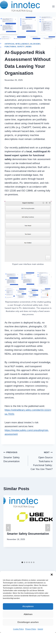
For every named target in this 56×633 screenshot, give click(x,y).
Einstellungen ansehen (28, 622)
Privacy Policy (30, 629)
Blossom (35, 44)
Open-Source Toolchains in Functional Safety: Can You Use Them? (42, 461)
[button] (51, 574)
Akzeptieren (28, 606)
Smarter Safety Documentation (11, 457)
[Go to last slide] (8, 527)
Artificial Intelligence (17, 44)
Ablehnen (28, 614)
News (28, 47)
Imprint (40, 629)
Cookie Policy (18, 629)
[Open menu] (53, 6)
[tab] (22, 562)
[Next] (47, 527)
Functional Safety (14, 47)
